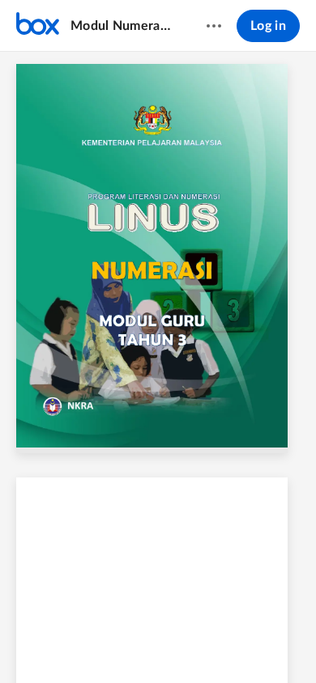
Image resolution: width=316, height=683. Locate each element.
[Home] (37, 26)
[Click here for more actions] (214, 26)
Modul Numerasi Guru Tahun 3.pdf (122, 25)
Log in (268, 25)
